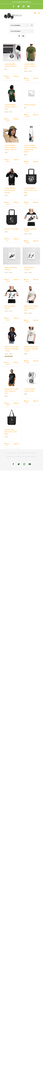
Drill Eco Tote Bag (11, 229)
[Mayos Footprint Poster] (31, 217)
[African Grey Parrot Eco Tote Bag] (11, 418)
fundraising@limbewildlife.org (21, 2)
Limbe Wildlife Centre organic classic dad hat (11, 147)
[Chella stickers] (31, 93)
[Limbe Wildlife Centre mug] (31, 377)
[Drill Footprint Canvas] (31, 256)
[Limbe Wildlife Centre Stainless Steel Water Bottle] (31, 133)
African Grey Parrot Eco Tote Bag (11, 432)
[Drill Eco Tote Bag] (11, 217)
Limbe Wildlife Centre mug (29, 390)
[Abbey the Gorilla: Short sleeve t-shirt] (31, 294)
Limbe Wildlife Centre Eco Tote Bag (30, 190)
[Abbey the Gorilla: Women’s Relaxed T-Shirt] (11, 335)
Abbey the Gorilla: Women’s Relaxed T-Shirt (12, 349)
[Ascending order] (32, 25)
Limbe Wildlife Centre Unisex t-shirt (30, 66)
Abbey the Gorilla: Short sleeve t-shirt (31, 308)
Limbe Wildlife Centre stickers (11, 65)
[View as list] (23, 36)
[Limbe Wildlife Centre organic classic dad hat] (11, 133)
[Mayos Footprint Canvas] (11, 256)
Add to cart (27, 162)
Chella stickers (30, 105)
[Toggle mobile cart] (35, 13)
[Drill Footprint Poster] (11, 294)
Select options (8, 77)
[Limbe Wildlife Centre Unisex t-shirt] (31, 52)
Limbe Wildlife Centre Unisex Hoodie (10, 190)
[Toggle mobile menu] (39, 13)
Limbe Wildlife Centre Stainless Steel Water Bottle (30, 148)
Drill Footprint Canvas (29, 268)
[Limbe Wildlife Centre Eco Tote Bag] (31, 176)
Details (17, 76)
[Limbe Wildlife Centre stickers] (11, 52)
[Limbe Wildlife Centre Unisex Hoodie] (11, 176)
